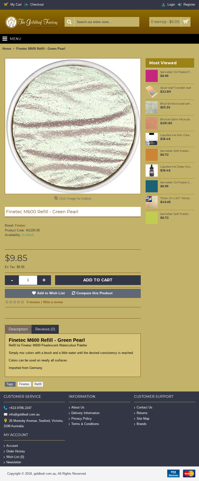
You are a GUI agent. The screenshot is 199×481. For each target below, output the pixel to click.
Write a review (53, 302)
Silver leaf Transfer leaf (175, 88)
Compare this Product (94, 293)
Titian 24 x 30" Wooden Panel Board (176, 198)
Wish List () (15, 456)
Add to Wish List (51, 293)
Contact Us (144, 407)
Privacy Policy (81, 418)
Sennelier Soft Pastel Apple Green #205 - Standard (176, 214)
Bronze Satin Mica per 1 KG (176, 119)
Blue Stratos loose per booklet (176, 103)
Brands (142, 424)
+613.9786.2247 (20, 408)
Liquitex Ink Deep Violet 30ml (176, 166)
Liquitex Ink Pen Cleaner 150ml (176, 135)
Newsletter (13, 462)
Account (12, 446)
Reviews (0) (45, 329)
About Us (77, 407)
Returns (142, 413)
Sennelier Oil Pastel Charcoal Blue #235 (176, 182)
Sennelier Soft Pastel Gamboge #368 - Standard (176, 151)
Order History (15, 451)
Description (18, 329)
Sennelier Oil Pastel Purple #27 (176, 72)
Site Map (143, 418)
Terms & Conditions (85, 424)
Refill (37, 384)
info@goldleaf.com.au (24, 414)
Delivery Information (85, 413)
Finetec (20, 225)
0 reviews (33, 302)
